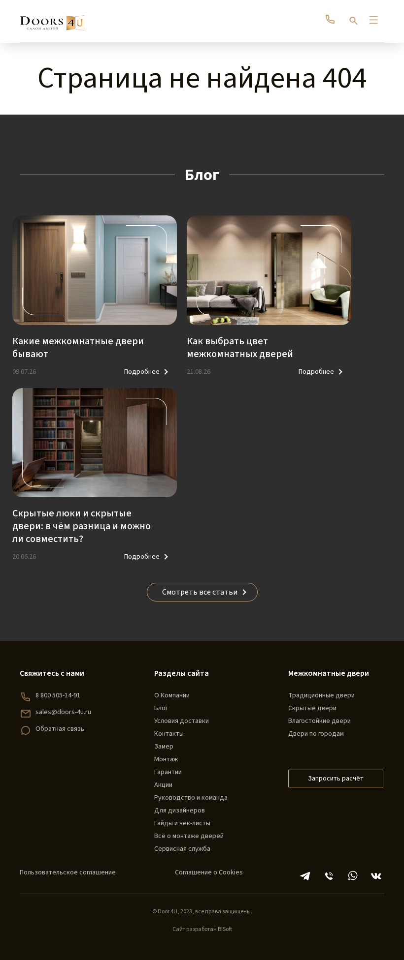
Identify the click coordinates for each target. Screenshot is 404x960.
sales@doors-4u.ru (63, 712)
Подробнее (142, 372)
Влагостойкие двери (319, 721)
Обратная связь (59, 729)
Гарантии (168, 772)
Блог (161, 708)
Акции (163, 784)
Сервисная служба (182, 848)
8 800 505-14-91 (57, 695)
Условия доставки (181, 721)
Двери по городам (316, 733)
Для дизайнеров (179, 810)
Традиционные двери (321, 695)
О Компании (172, 695)
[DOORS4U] (52, 18)
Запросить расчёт (336, 778)
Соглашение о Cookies (209, 872)
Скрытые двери (312, 708)
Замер (163, 746)
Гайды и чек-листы (182, 823)
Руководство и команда (191, 797)
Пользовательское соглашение (68, 872)
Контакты (169, 733)
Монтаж (166, 759)
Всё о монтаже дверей (189, 836)
